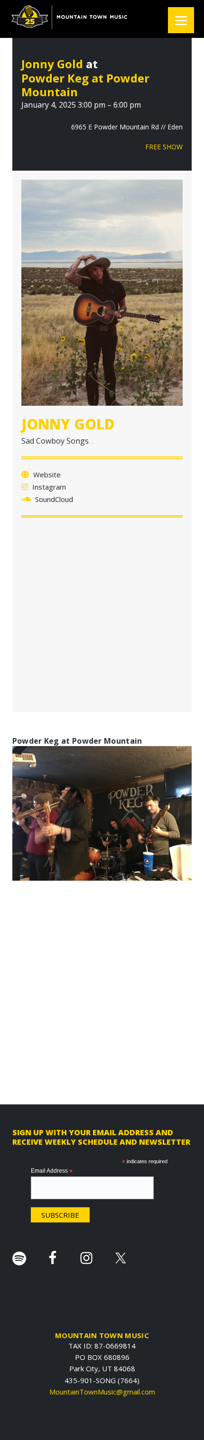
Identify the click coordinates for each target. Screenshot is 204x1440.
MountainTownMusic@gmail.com (102, 1391)
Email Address (52, 1171)
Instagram (48, 487)
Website (46, 474)
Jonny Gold (52, 64)
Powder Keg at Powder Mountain (85, 85)
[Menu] (181, 20)
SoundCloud (53, 499)
